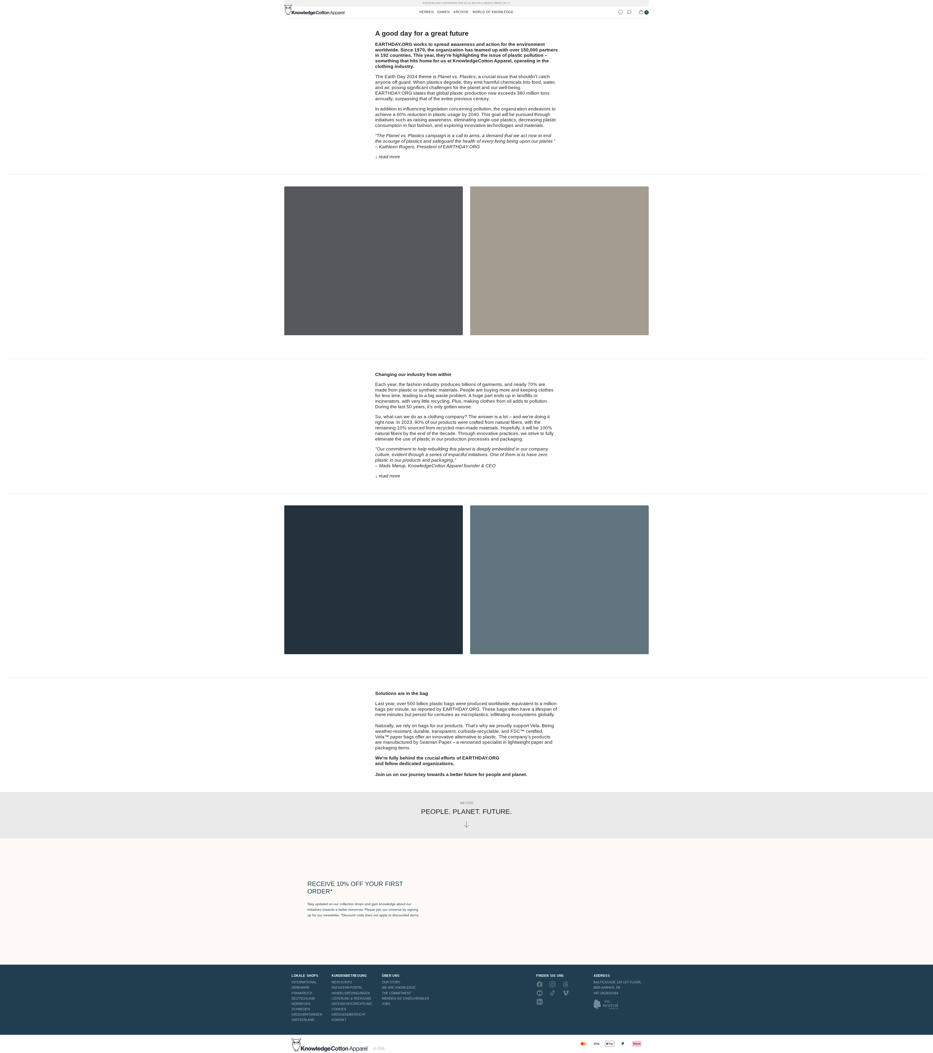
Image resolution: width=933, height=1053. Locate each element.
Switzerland (303, 1020)
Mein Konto (342, 982)
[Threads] (566, 984)
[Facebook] (540, 984)
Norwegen (301, 1004)
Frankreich (302, 993)
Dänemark (301, 987)
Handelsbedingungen (351, 993)
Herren (426, 12)
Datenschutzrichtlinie (352, 1004)
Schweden (301, 1009)
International (304, 982)
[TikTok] (552, 993)
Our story (391, 982)
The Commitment (396, 993)
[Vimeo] (566, 993)
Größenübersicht (349, 1014)
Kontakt (339, 1020)
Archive (461, 12)
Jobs (386, 1004)
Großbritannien (307, 1014)
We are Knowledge (399, 987)
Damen (443, 12)
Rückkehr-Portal (347, 987)
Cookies (339, 1009)
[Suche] (629, 12)
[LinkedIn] (540, 1002)
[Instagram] (552, 984)
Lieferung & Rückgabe (351, 998)
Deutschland (303, 998)
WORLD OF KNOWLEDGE (493, 12)
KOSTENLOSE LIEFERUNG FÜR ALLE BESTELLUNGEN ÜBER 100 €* (466, 3)
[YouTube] (540, 993)
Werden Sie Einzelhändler (405, 998)
